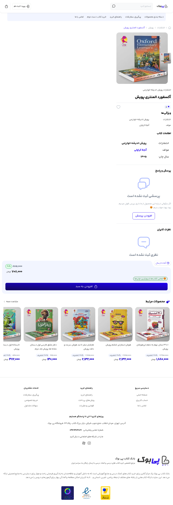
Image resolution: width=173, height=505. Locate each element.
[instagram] (89, 443)
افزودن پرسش (143, 216)
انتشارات (161, 27)
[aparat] (83, 443)
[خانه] (169, 27)
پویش (151, 27)
